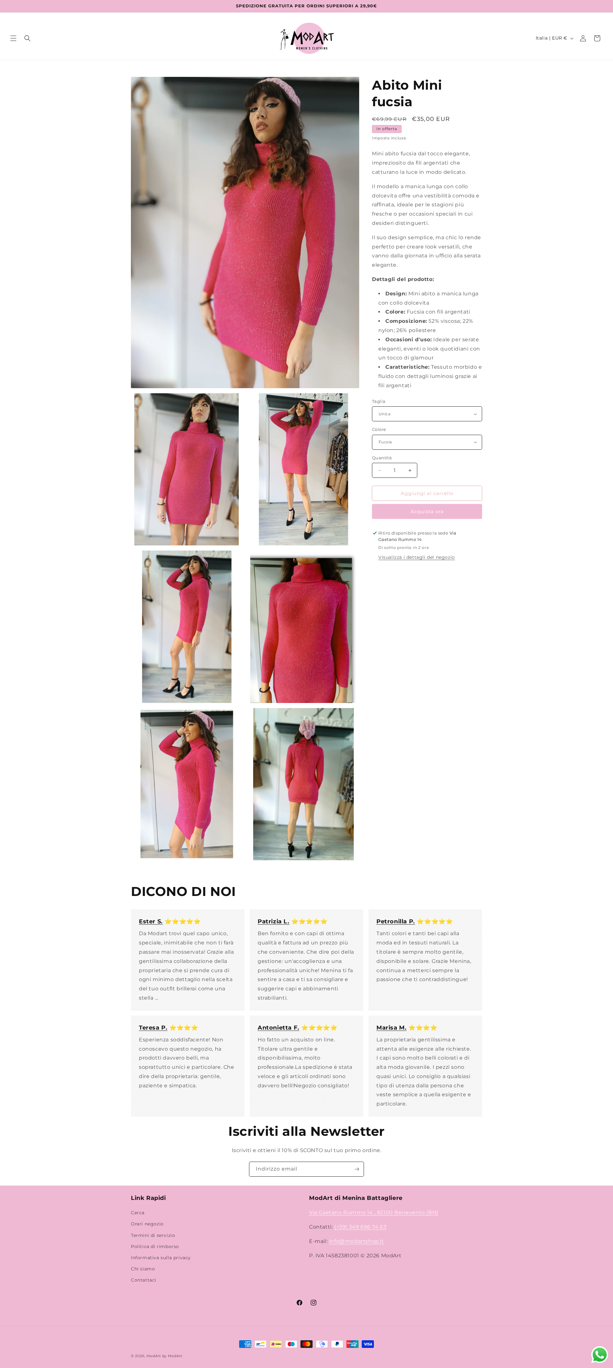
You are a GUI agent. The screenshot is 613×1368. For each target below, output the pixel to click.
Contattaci (143, 1280)
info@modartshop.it (356, 1241)
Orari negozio (147, 1224)
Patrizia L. (274, 921)
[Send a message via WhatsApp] (600, 1355)
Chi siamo (143, 1269)
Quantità (382, 457)
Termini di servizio (153, 1235)
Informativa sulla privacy (161, 1258)
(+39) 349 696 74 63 (360, 1227)
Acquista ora (427, 511)
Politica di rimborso (155, 1246)
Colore (379, 429)
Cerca (138, 1213)
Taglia (378, 401)
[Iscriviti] (357, 1169)
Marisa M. (391, 1027)
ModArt (154, 1356)
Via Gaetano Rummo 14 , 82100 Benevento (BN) (373, 1213)
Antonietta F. (278, 1027)
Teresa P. (153, 1027)
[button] (13, 38)
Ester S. (151, 921)
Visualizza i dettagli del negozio (416, 557)
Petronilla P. (395, 921)
